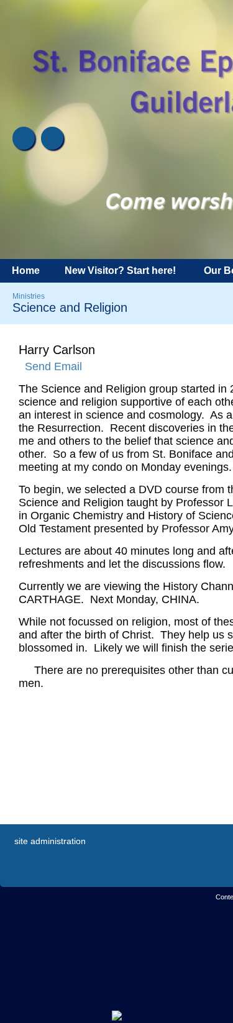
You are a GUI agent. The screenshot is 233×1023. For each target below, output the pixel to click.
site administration (50, 841)
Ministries (28, 296)
